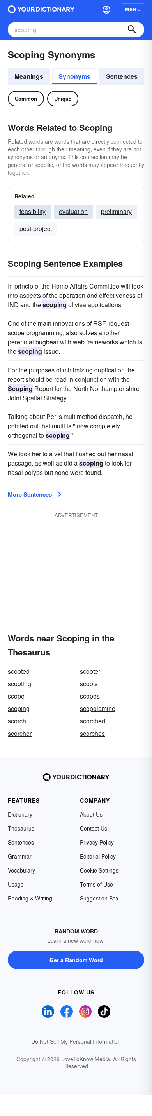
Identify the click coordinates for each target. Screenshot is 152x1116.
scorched (92, 720)
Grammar (20, 856)
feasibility (32, 211)
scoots (89, 683)
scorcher (20, 733)
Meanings (28, 76)
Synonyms (74, 76)
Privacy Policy (97, 842)
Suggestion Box (99, 898)
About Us (91, 814)
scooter (90, 671)
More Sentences (30, 494)
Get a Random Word (76, 960)
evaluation (73, 211)
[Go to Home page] (41, 9)
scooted (19, 671)
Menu (133, 9)
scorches (92, 733)
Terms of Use (96, 884)
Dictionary (20, 814)
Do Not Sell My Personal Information (76, 1041)
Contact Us (93, 828)
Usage (16, 884)
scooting (19, 683)
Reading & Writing (30, 898)
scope (16, 696)
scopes (90, 696)
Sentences (122, 76)
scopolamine (97, 708)
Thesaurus (21, 828)
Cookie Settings (99, 870)
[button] (106, 9)
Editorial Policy (98, 856)
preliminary (116, 211)
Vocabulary (21, 870)
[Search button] (131, 30)
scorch (17, 720)
